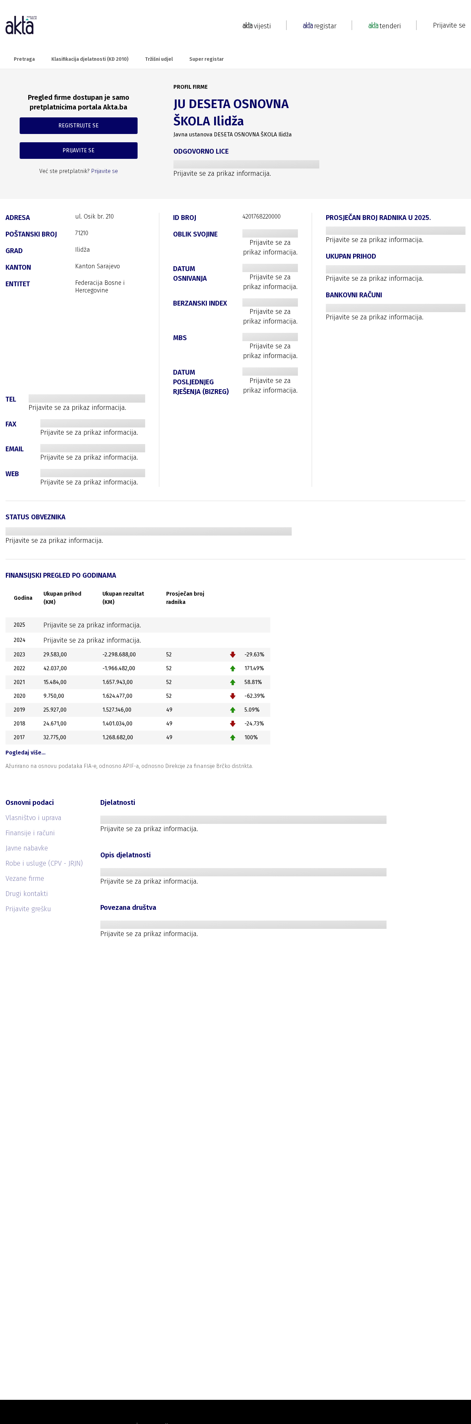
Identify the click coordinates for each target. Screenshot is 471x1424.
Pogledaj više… (26, 752)
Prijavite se (449, 25)
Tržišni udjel (159, 59)
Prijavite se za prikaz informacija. (222, 173)
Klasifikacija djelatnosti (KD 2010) (90, 59)
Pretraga (24, 59)
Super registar (206, 59)
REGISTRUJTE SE (78, 125)
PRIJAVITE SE (78, 150)
